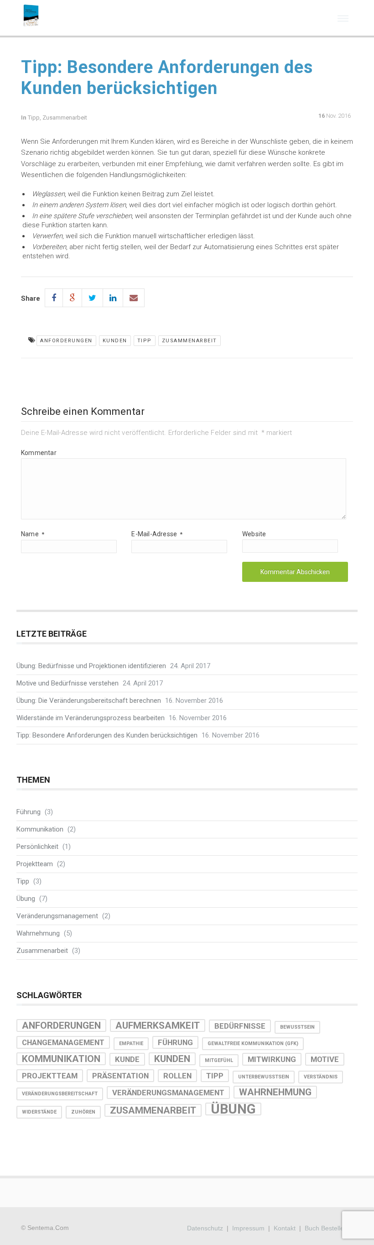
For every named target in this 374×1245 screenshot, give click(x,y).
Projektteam (34, 864)
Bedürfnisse (239, 1026)
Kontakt (285, 1228)
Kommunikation (39, 829)
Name (32, 534)
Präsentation (120, 1075)
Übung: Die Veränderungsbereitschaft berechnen (88, 700)
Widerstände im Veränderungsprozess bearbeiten (90, 718)
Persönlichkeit (37, 846)
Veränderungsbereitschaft (60, 1094)
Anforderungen (66, 341)
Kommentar (39, 452)
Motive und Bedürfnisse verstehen (67, 683)
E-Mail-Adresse (156, 534)
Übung (25, 899)
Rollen (177, 1075)
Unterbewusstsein (263, 1077)
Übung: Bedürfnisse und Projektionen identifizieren (91, 666)
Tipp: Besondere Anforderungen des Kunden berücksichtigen (106, 735)
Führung (28, 812)
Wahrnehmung (38, 933)
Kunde (127, 1059)
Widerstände (39, 1112)
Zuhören (83, 1112)
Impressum (248, 1228)
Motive (325, 1059)
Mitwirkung (272, 1059)
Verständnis (321, 1077)
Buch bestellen (326, 1228)
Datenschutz (205, 1228)
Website (254, 534)
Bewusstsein (297, 1027)
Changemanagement (63, 1042)
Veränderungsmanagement (57, 916)
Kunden (115, 341)
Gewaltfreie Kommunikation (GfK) (253, 1043)
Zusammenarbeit (64, 117)
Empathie (131, 1043)
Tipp (34, 117)
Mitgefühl (219, 1060)
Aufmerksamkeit (157, 1025)
